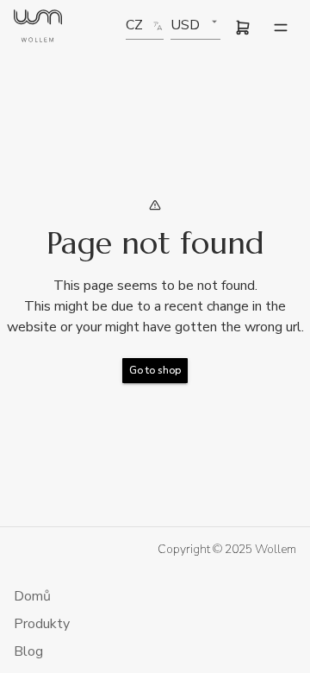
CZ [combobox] (134, 25)
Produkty (42, 623)
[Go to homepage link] (38, 28)
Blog (28, 651)
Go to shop (155, 370)
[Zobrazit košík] (242, 27)
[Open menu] (280, 27)
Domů (32, 596)
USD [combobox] (185, 25)
